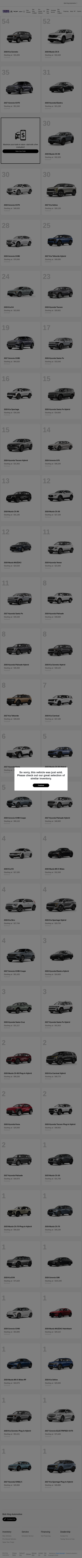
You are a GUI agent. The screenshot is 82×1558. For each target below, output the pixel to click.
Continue (41, 785)
